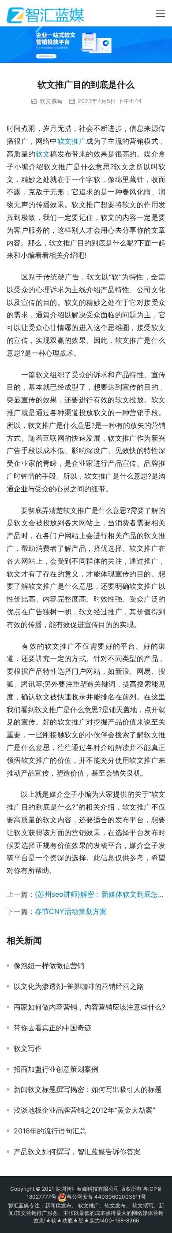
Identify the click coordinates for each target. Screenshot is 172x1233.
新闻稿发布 (58, 1205)
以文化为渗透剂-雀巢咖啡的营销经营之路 (79, 986)
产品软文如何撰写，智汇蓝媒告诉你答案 (77, 1151)
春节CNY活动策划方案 (71, 911)
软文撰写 (51, 100)
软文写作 (28, 1048)
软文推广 (71, 141)
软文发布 (115, 1205)
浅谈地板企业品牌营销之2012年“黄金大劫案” (84, 1110)
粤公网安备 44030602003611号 (106, 1196)
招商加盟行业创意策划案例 (56, 1069)
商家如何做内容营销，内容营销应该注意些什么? (89, 1007)
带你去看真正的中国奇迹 (52, 1028)
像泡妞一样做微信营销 (49, 965)
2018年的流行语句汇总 (50, 1131)
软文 (43, 153)
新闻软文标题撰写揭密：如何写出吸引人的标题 (88, 1089)
